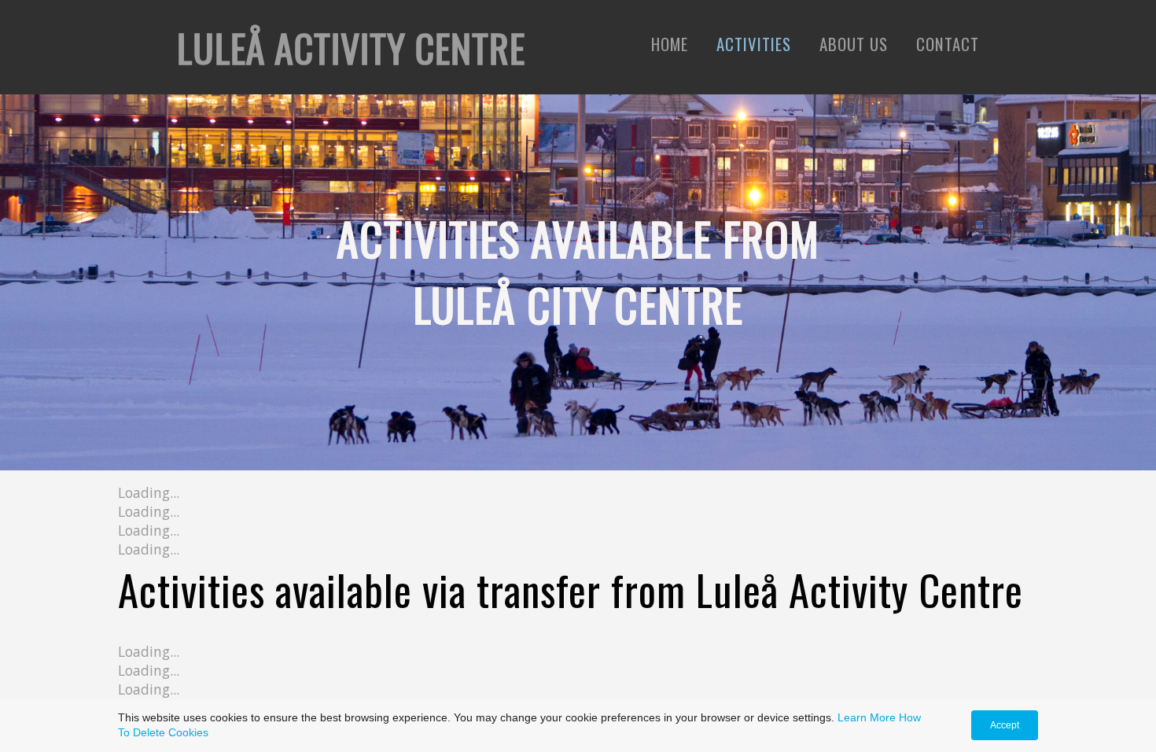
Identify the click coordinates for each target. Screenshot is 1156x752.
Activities (753, 43)
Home (669, 43)
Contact (947, 43)
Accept (1004, 725)
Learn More (867, 717)
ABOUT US (853, 43)
